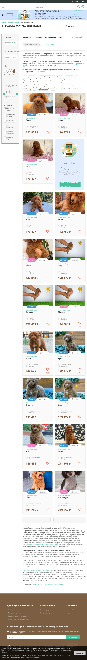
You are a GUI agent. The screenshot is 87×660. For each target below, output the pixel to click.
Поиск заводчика (14, 613)
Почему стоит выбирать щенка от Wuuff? (48, 584)
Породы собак (13, 610)
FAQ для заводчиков (47, 613)
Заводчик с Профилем (10, 138)
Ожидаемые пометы (11, 115)
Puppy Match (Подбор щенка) (18, 619)
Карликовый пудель (31, 44)
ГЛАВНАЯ (4, 22)
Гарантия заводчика (10, 132)
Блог (69, 613)
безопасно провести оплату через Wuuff (43, 544)
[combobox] (10, 43)
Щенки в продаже (14, 22)
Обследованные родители (12, 126)
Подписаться (73, 637)
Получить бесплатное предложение (69, 184)
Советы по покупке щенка (17, 616)
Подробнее (35, 657)
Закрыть (79, 653)
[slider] (4, 94)
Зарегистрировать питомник (50, 610)
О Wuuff (70, 610)
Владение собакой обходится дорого (35, 570)
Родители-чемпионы (10, 121)
